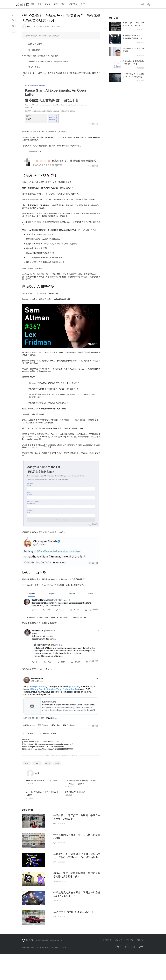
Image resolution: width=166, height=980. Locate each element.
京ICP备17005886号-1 (61, 947)
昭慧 (54, 843)
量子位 (58, 26)
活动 (63, 4)
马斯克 (57, 763)
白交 (28, 26)
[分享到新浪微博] (13, 26)
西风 (54, 862)
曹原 (54, 916)
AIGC (83, 4)
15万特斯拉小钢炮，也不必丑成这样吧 (73, 911)
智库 (56, 4)
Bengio (26, 763)
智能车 (47, 4)
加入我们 (118, 940)
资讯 (39, 4)
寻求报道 (129, 940)
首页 (32, 4)
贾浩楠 (55, 901)
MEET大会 (73, 4)
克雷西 (55, 881)
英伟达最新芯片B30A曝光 (75, 792)
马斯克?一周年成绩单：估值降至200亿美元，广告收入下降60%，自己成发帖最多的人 (76, 857)
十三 (54, 823)
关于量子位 (107, 940)
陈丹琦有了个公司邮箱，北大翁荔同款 (41, 780)
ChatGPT (37, 763)
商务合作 (140, 940)
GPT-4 (47, 763)
